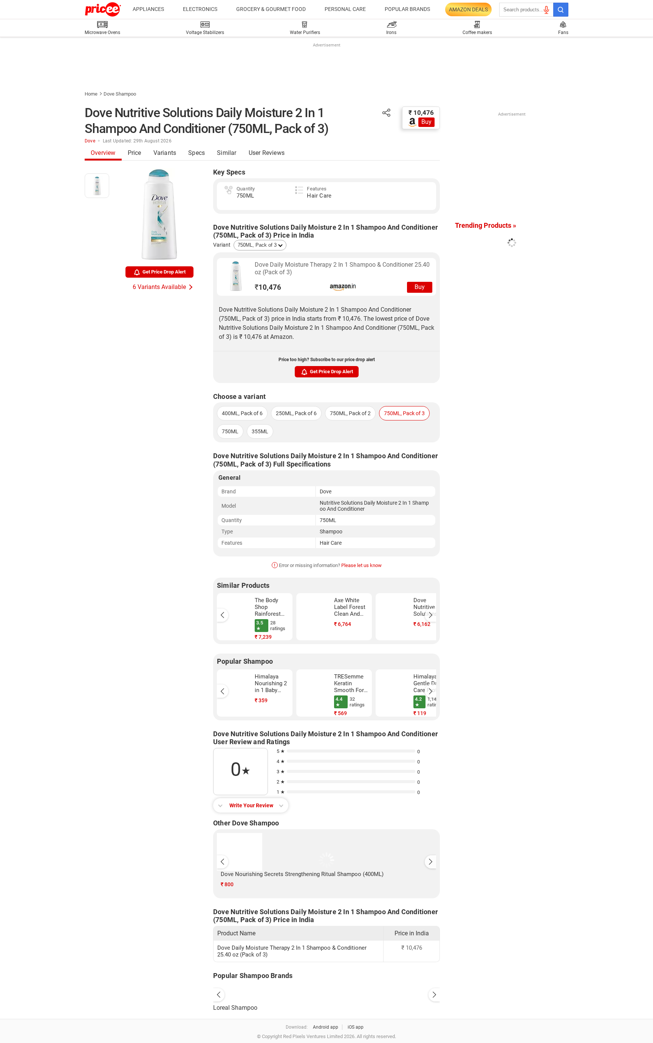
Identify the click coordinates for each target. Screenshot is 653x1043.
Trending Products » (485, 225)
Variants (164, 152)
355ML (260, 431)
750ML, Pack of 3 (404, 413)
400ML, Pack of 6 (242, 413)
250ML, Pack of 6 (296, 413)
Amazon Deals (468, 9)
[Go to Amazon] (236, 276)
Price (134, 152)
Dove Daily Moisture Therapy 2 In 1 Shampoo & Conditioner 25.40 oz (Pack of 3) (342, 268)
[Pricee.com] (103, 9)
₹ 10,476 (421, 112)
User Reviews (267, 152)
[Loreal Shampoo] (326, 992)
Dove (90, 141)
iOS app (356, 1027)
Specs (196, 152)
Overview (103, 152)
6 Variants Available (159, 286)
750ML (230, 431)
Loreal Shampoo (235, 1007)
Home (91, 94)
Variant (222, 245)
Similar (226, 152)
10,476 (268, 287)
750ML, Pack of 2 (350, 413)
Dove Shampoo (120, 94)
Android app (325, 1027)
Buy (426, 121)
